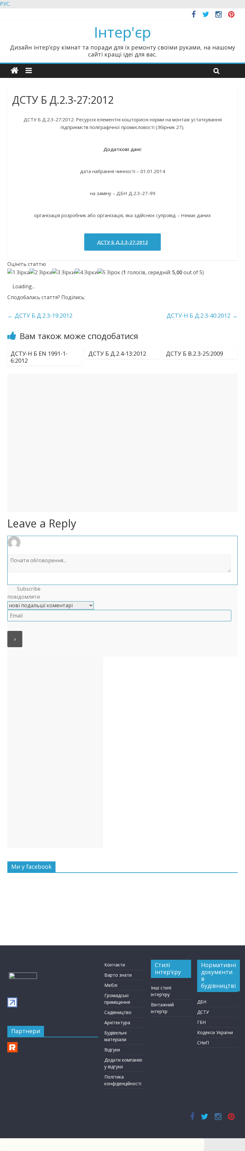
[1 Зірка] (18, 273)
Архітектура (117, 1022)
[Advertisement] (122, 443)
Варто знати (118, 975)
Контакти (114, 965)
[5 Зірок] (109, 273)
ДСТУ (203, 1012)
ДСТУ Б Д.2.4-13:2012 (117, 353)
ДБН (201, 1002)
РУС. (5, 3)
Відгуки (112, 1050)
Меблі (110, 985)
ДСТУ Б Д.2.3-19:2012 (39, 315)
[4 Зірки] (86, 273)
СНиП (203, 1043)
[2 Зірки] (41, 273)
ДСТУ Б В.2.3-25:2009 (194, 353)
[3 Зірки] (63, 273)
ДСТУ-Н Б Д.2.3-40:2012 (202, 315)
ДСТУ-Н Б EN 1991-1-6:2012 (39, 357)
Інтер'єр (122, 32)
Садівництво (117, 1012)
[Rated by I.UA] (23, 976)
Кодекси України (215, 1032)
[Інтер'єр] (14, 71)
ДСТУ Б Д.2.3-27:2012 (122, 242)
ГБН (201, 1022)
